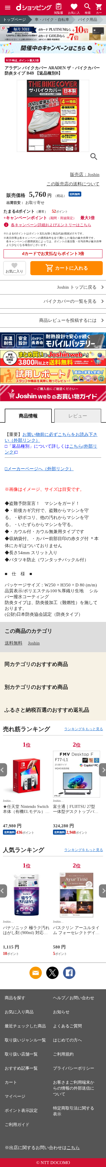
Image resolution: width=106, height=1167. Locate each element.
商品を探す (15, 998)
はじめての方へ (67, 1040)
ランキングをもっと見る (83, 729)
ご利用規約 (63, 1054)
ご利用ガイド (17, 1124)
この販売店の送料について (73, 184)
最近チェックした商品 (25, 1026)
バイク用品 (87, 19)
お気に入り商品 (19, 1012)
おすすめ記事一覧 (21, 1068)
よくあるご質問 (67, 1026)
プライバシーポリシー (73, 1068)
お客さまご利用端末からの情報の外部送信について (73, 1088)
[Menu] (7, 7)
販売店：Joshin (85, 174)
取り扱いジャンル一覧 (25, 1040)
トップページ (14, 19)
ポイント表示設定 (21, 1110)
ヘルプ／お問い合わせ (73, 998)
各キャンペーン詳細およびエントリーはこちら (51, 225)
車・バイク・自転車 (52, 19)
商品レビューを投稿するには (68, 320)
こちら (73, 1147)
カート (11, 1082)
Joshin (34, 643)
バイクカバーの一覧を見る (70, 301)
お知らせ (61, 1012)
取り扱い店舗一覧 (21, 1054)
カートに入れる (66, 268)
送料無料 (13, 643)
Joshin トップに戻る (77, 287)
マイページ (15, 1096)
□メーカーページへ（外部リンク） (39, 468)
